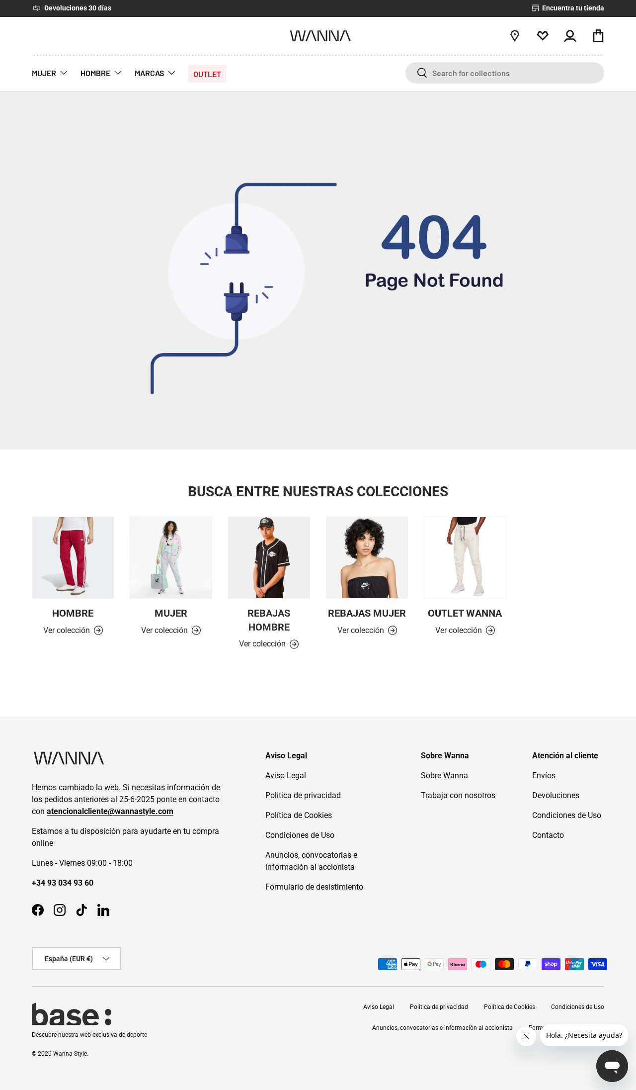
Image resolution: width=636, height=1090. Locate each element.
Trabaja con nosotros (458, 795)
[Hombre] (72, 557)
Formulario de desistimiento (314, 887)
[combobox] (504, 73)
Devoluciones (555, 795)
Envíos (544, 775)
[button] (598, 36)
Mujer (171, 613)
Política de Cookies (298, 815)
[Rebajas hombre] (269, 557)
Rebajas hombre (268, 620)
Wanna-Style (70, 1053)
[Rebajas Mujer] (366, 557)
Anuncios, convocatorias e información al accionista (442, 1027)
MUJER (44, 73)
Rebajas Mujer (367, 613)
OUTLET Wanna (465, 613)
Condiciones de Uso (299, 835)
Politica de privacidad (303, 795)
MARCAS (149, 73)
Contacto (548, 835)
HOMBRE (95, 73)
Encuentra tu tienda (572, 8)
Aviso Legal (285, 775)
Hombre (72, 613)
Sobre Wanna (444, 775)
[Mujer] (170, 557)
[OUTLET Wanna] (464, 557)
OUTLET (207, 74)
